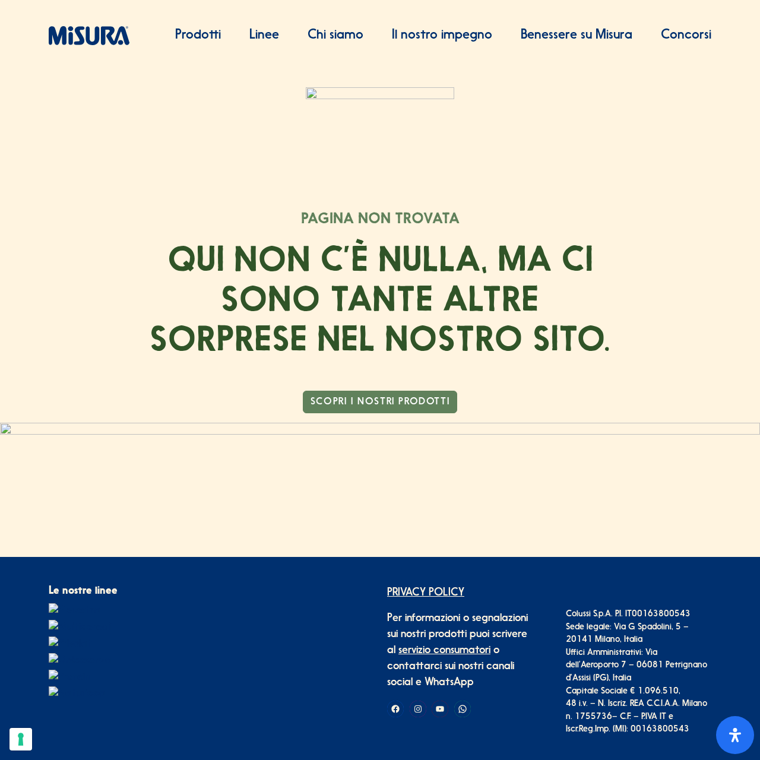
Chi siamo (335, 35)
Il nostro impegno (442, 35)
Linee (264, 35)
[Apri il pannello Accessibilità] (735, 735)
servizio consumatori (444, 650)
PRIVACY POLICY (425, 593)
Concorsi (686, 35)
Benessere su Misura (576, 35)
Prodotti (198, 35)
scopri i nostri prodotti (380, 402)
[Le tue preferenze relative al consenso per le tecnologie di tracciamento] (21, 739)
